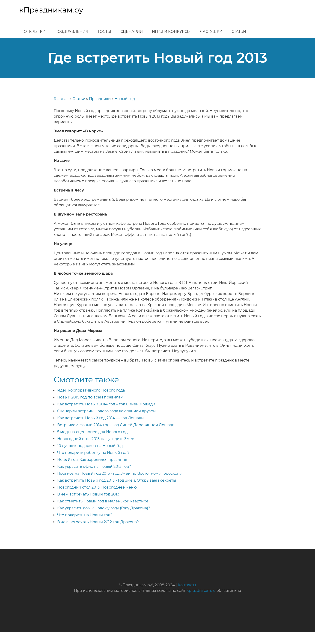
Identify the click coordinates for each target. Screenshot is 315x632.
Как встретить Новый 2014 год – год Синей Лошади (106, 404)
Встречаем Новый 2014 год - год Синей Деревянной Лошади (116, 425)
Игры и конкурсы (171, 31)
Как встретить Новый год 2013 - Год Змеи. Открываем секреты (116, 480)
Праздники (100, 99)
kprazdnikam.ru (201, 590)
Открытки (34, 31)
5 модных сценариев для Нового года (93, 432)
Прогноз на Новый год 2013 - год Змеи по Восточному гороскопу (119, 473)
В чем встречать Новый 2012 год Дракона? (98, 522)
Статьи (239, 31)
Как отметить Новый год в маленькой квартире (103, 501)
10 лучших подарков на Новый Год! (90, 446)
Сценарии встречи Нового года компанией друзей (106, 411)
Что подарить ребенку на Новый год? (93, 452)
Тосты (104, 31)
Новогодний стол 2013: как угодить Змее (95, 439)
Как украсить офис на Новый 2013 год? (94, 466)
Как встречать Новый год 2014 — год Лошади (100, 418)
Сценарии (131, 31)
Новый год (124, 99)
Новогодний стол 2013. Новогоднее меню (97, 487)
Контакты (187, 585)
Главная (61, 99)
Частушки (211, 31)
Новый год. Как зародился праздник (92, 459)
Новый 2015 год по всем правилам (90, 397)
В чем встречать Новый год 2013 (88, 494)
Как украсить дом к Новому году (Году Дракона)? (103, 508)
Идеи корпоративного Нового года (91, 390)
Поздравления (71, 31)
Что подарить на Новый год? (84, 515)
